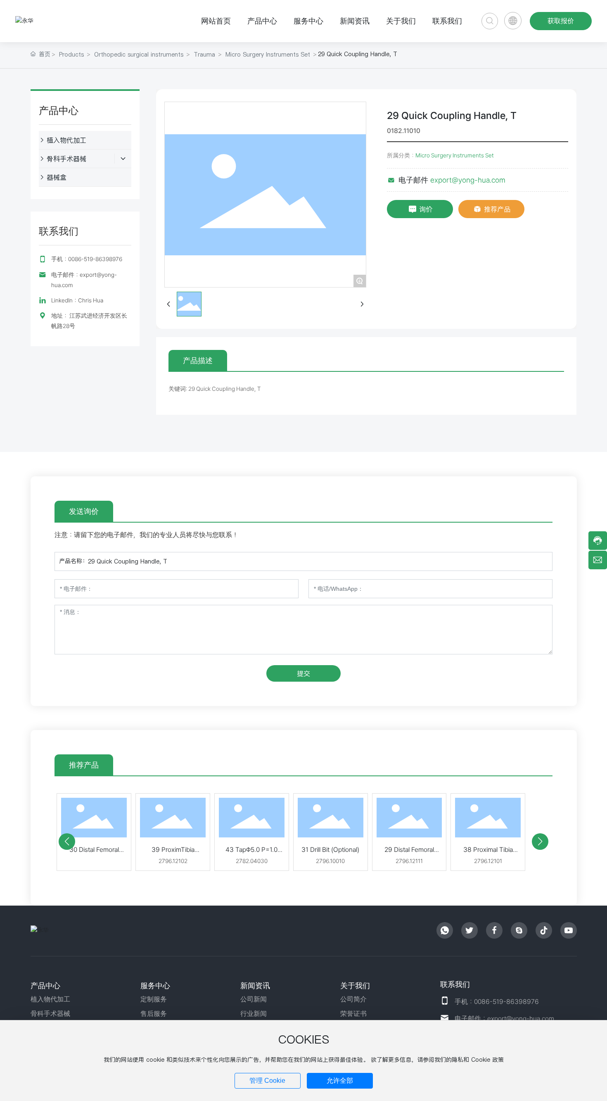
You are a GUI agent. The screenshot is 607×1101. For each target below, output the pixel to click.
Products (71, 54)
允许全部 (340, 1080)
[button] (67, 841)
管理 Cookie (267, 1080)
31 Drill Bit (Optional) (330, 850)
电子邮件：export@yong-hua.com (504, 1019)
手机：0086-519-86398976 (86, 259)
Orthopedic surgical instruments (138, 54)
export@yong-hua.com (467, 180)
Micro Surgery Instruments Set (267, 54)
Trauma (204, 54)
